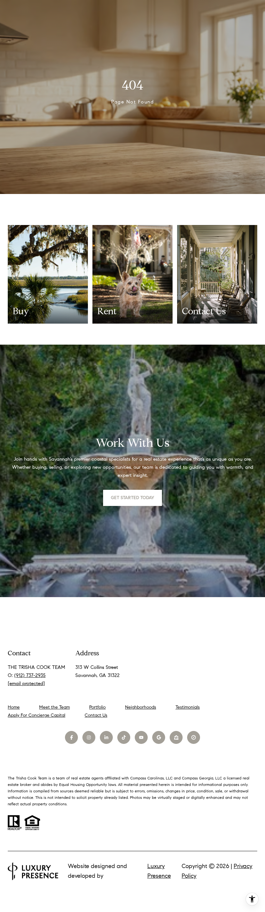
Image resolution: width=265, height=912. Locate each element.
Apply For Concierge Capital (36, 715)
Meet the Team (54, 707)
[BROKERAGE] (193, 737)
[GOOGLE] (158, 737)
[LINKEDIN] (106, 737)
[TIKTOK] (123, 737)
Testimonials (187, 707)
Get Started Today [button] (132, 497)
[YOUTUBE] (141, 737)
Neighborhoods (140, 707)
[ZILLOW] (176, 737)
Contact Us (96, 715)
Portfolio (97, 707)
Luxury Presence (159, 871)
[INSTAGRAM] (88, 737)
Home (14, 707)
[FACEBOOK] (71, 737)
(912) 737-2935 (30, 675)
